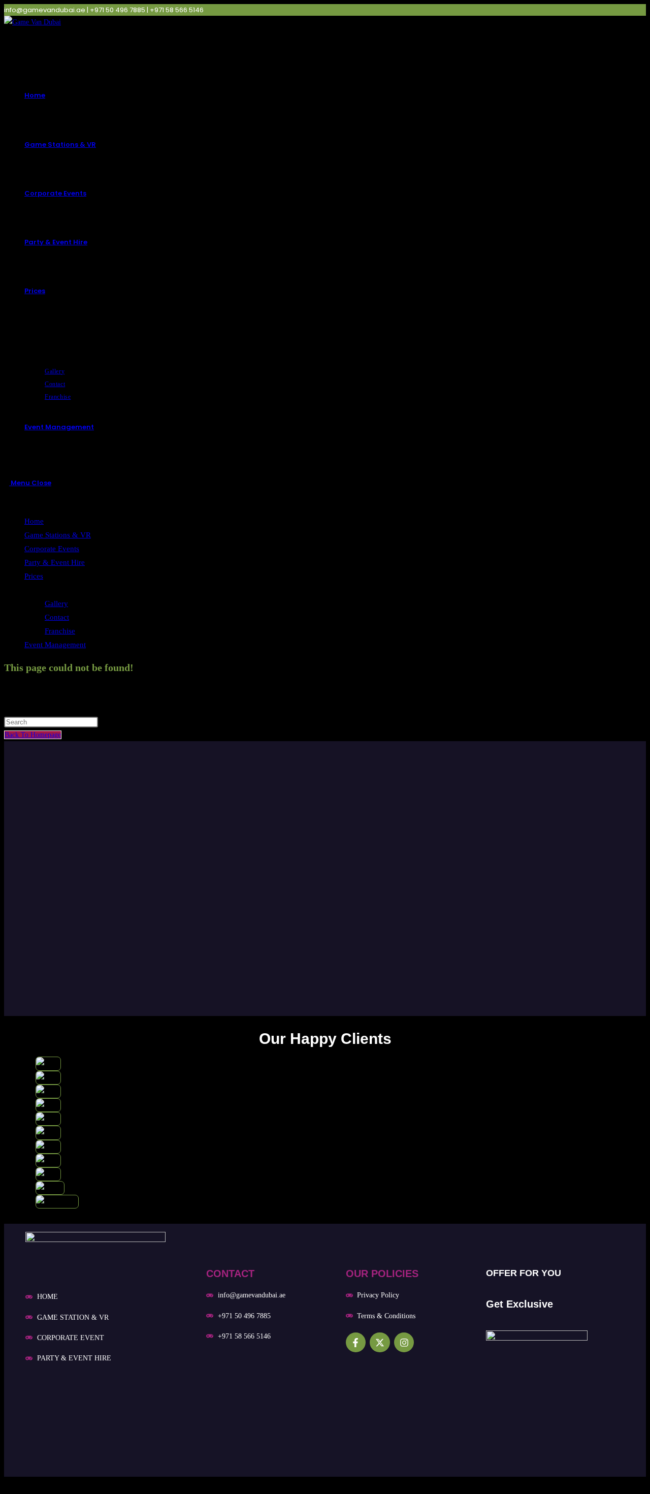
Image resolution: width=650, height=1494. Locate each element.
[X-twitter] (380, 1342)
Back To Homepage (33, 735)
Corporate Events (51, 549)
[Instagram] (404, 1342)
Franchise (60, 631)
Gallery (56, 603)
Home (34, 521)
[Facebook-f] (356, 1342)
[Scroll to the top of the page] (7, 1483)
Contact (57, 617)
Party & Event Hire (54, 562)
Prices (33, 576)
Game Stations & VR (57, 535)
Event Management (55, 645)
